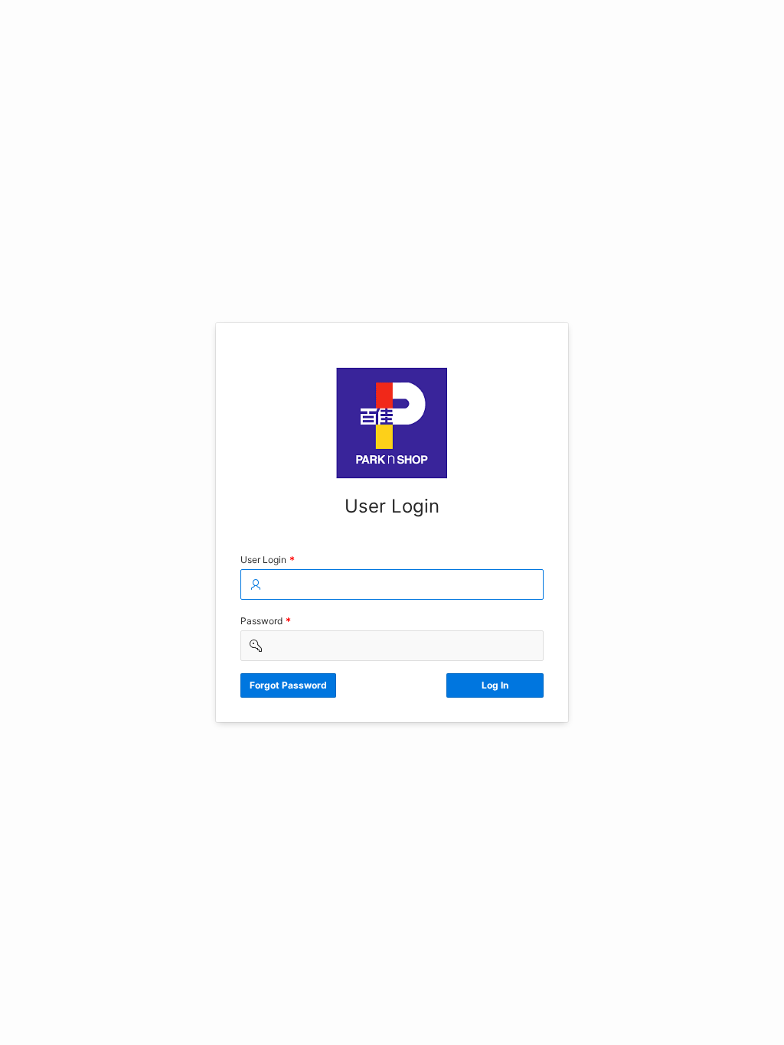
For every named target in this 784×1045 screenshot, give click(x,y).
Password (267, 622)
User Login (269, 561)
